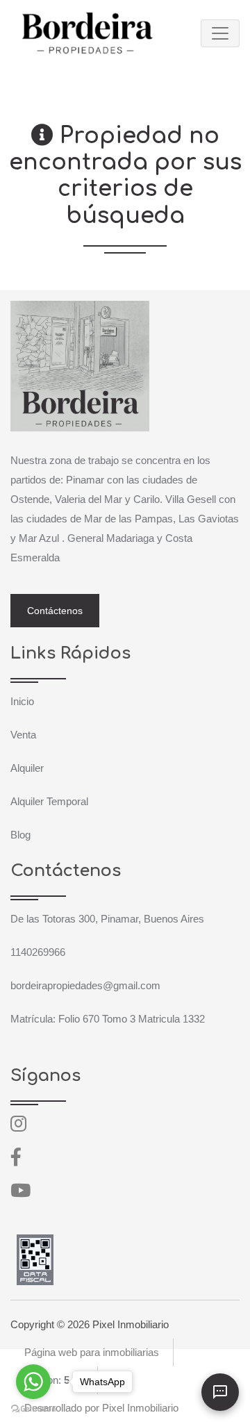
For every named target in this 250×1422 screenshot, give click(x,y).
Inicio (22, 701)
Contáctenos (55, 610)
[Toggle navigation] (220, 33)
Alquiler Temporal (49, 801)
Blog (20, 835)
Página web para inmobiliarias (91, 1352)
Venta (23, 735)
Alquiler (27, 768)
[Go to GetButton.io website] (33, 1408)
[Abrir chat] (220, 1392)
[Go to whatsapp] (33, 1381)
